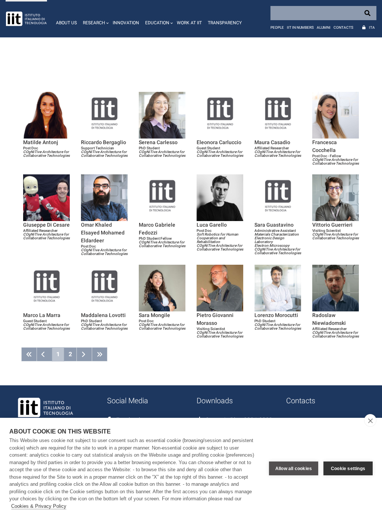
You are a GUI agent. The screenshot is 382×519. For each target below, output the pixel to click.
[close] (370, 420)
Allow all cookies (293, 468)
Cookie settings (348, 468)
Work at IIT (189, 22)
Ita (372, 27)
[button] (95, 18)
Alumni (324, 27)
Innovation (126, 22)
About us (66, 22)
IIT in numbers (300, 27)
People (277, 27)
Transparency (225, 22)
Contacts (343, 27)
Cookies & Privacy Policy (38, 506)
